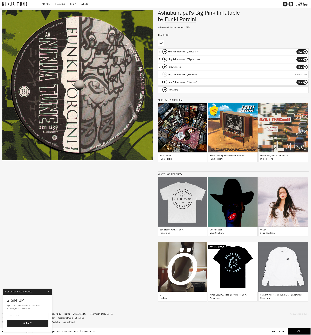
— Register (302, 5)
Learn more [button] (87, 331)
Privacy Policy (54, 314)
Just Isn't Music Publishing (71, 318)
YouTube (56, 322)
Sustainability (79, 314)
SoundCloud (69, 322)
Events (84, 4)
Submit (27, 323)
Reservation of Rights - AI (101, 314)
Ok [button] (299, 331)
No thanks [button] (278, 331)
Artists (46, 4)
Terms (67, 314)
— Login (300, 3)
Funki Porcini (180, 19)
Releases (60, 4)
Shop (73, 4)
